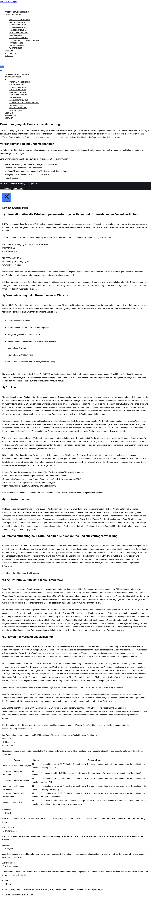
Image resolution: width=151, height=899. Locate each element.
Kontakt (9, 56)
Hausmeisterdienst (18, 45)
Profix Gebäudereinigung (17, 12)
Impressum (18, 188)
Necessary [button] (7, 739)
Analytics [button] (6, 845)
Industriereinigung (18, 33)
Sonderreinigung (17, 30)
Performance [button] (8, 827)
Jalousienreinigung (18, 38)
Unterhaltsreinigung (19, 20)
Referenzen (10, 53)
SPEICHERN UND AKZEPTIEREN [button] (17, 895)
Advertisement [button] (8, 863)
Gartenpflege (16, 43)
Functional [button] (6, 810)
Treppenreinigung (17, 27)
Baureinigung (15, 35)
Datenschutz (5, 188)
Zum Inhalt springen (8, 1)
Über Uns (9, 51)
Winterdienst (15, 48)
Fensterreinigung (17, 25)
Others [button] (5, 880)
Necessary (10, 742)
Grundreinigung (17, 22)
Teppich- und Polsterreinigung (24, 40)
